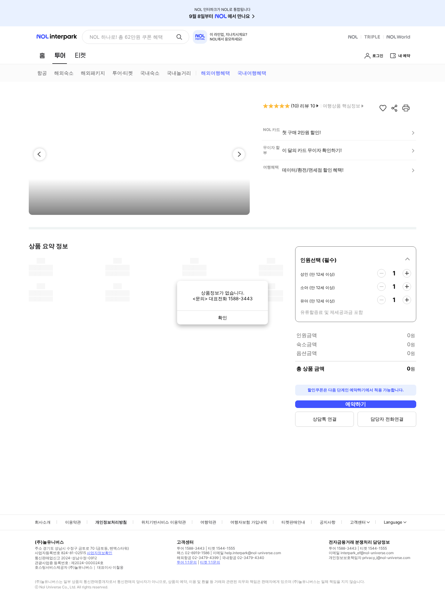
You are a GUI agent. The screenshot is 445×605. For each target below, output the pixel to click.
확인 (222, 318)
